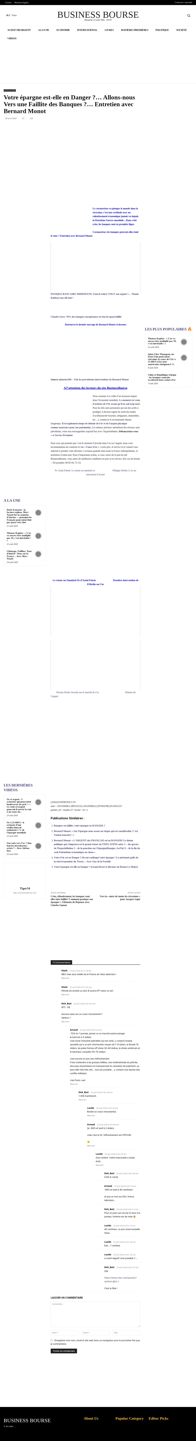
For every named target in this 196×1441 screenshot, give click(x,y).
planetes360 (65, 379)
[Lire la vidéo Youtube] (95, 267)
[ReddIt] (131, 118)
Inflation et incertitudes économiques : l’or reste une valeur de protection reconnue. (88, 1436)
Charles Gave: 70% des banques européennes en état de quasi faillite (86, 316)
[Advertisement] (27, 345)
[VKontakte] (31, 1429)
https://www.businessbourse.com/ (24, 893)
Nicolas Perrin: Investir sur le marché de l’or (77, 692)
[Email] (138, 118)
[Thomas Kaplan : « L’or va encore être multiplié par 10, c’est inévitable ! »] (38, 536)
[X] (176, 15)
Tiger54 (25, 888)
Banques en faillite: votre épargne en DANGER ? (79, 825)
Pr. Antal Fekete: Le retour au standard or (75, 470)
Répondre (65, 978)
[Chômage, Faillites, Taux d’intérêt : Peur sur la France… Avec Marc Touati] (38, 554)
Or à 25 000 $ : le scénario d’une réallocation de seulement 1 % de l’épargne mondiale (16, 827)
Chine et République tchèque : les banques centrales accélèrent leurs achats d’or (162, 377)
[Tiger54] (25, 875)
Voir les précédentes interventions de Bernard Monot (101, 379)
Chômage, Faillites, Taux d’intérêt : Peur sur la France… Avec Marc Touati (19, 555)
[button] (188, 15)
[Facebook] (171, 15)
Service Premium (64, 435)
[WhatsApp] (117, 118)
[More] (152, 881)
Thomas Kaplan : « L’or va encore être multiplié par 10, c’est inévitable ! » (19, 537)
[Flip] (131, 881)
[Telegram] (124, 881)
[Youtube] (182, 15)
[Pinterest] (110, 118)
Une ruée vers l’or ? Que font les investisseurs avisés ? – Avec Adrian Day (19, 847)
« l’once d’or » (91, 447)
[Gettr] (145, 881)
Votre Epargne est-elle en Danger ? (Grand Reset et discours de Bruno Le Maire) (96, 867)
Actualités (9, 90)
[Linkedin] (124, 118)
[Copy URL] (138, 881)
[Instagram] (20, 1429)
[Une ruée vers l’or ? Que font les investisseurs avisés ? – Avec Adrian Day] (38, 846)
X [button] (193, 1435)
